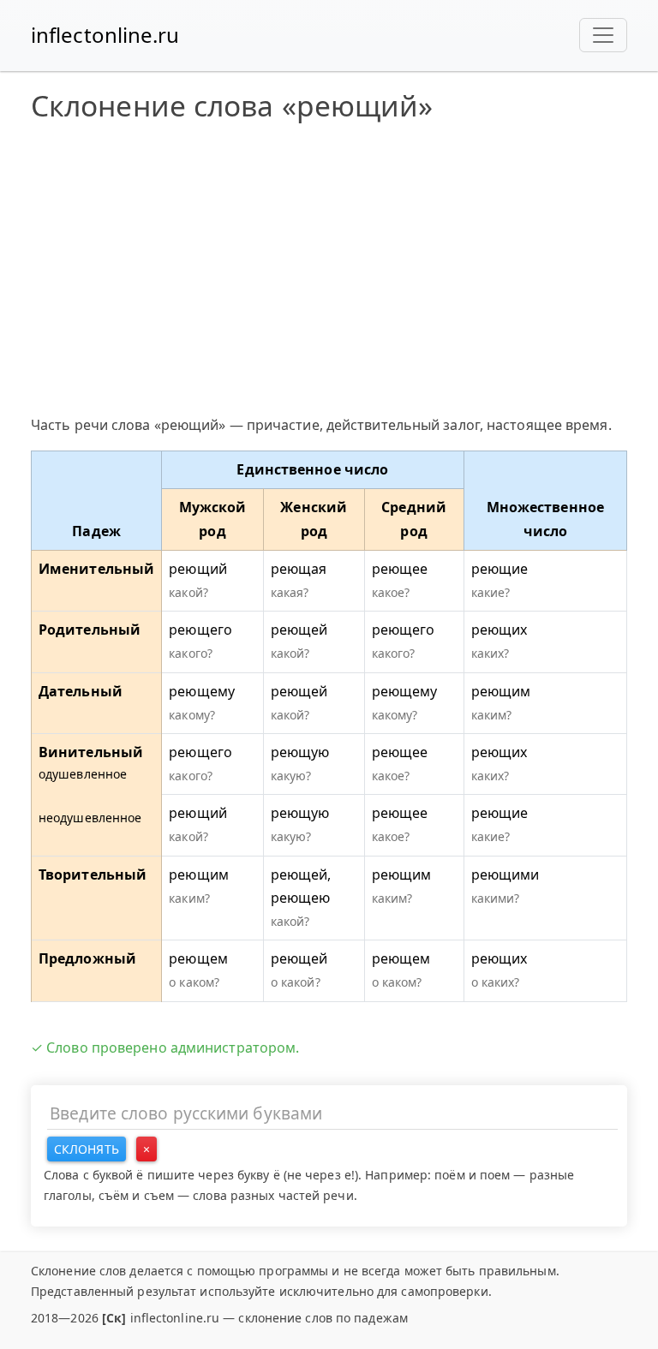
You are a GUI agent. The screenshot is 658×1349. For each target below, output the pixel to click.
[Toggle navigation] (603, 35)
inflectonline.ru (105, 35)
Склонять (86, 1149)
